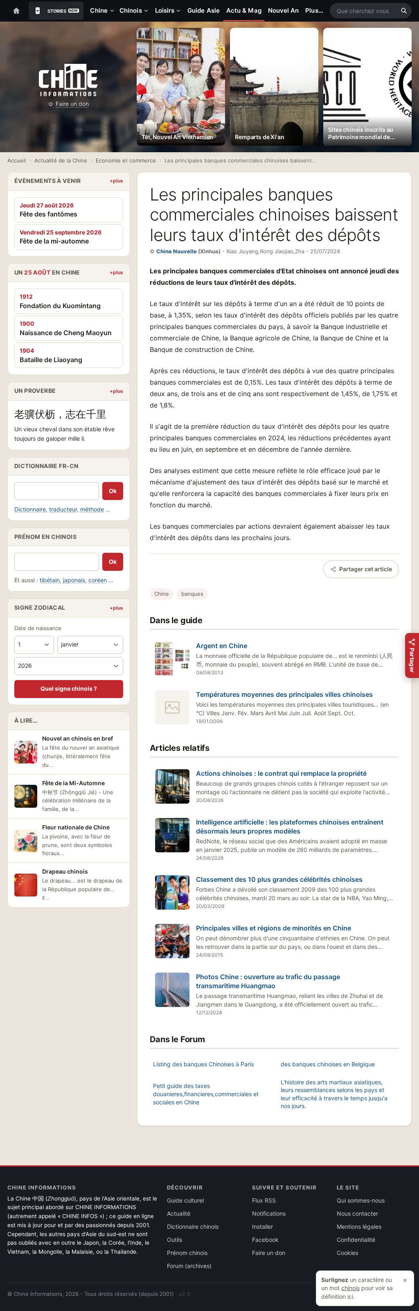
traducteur (63, 509)
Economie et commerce (126, 160)
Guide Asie (203, 10)
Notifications (269, 1213)
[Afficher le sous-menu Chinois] (148, 10)
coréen (97, 580)
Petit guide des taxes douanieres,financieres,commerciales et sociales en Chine (206, 1093)
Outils (174, 1239)
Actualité (178, 1213)
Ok (113, 490)
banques (192, 593)
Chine (98, 10)
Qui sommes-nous (361, 1200)
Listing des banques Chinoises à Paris (203, 1064)
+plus (116, 181)
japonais (74, 580)
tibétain (50, 580)
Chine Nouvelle (176, 251)
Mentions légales (359, 1226)
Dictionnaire (30, 509)
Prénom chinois (187, 1252)
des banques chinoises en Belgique (328, 1064)
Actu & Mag (243, 10)
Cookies (347, 1252)
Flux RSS (264, 1200)
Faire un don (72, 103)
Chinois (130, 10)
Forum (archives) (189, 1265)
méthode (92, 509)
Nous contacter (357, 1213)
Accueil (16, 160)
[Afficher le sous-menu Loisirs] (180, 10)
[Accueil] (16, 11)
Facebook (265, 1239)
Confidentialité (356, 1239)
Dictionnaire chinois (193, 1226)
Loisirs (165, 10)
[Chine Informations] (68, 80)
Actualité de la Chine (60, 160)
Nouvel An (283, 10)
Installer (262, 1226)
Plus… (314, 10)
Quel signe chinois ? (69, 688)
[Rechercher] (403, 10)
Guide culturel (185, 1200)
